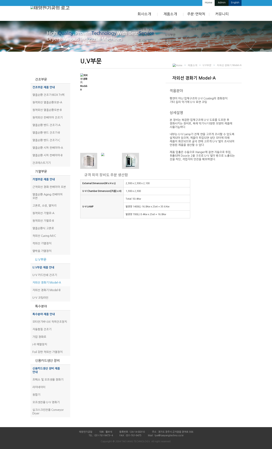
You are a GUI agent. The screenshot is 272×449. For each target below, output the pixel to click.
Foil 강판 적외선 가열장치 (47, 352)
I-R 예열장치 (39, 344)
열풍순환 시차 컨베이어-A (47, 147)
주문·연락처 (196, 14)
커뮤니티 (222, 14)
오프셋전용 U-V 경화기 (46, 402)
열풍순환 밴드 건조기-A (46, 125)
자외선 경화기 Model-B (46, 290)
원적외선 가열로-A (43, 213)
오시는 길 (144, 40)
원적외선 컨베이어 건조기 (47, 117)
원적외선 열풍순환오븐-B (47, 110)
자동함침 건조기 (41, 329)
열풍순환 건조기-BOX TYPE (48, 94)
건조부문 (170, 22)
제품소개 (170, 14)
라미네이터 (38, 387)
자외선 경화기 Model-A (46, 282)
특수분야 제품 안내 (43, 314)
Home (208, 2)
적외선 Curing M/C (44, 235)
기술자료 (144, 34)
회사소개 (144, 14)
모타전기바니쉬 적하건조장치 (49, 321)
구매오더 (196, 28)
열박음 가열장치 (41, 251)
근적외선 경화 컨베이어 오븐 (49, 187)
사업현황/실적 (144, 28)
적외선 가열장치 (41, 243)
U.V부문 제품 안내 (43, 267)
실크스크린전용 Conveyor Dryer (48, 411)
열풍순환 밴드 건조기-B (46, 132)
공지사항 (222, 22)
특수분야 (170, 40)
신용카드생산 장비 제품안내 (46, 370)
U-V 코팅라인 (40, 297)
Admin (222, 2)
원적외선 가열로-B (43, 220)
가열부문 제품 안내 (43, 179)
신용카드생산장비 (170, 46)
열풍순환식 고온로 (43, 228)
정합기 (36, 394)
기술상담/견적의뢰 (196, 22)
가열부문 (170, 28)
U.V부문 (170, 34)
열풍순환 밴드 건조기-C (46, 140)
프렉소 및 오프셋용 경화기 (47, 379)
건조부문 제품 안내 (43, 87)
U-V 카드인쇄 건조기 (44, 275)
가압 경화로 (39, 336)
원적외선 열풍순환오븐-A (47, 102)
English (235, 2)
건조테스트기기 (41, 162)
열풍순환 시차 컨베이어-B (47, 155)
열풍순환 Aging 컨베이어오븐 (47, 196)
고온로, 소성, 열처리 (44, 205)
